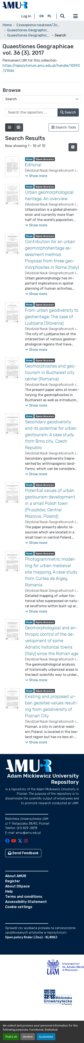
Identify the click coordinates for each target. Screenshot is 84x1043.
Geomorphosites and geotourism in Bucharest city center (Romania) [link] (50, 372)
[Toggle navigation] (75, 16)
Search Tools (65, 127)
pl (49, 16)
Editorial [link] (33, 164)
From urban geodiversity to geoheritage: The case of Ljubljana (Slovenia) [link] (51, 317)
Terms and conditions (23, 897)
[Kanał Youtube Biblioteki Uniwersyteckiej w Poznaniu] (13, 841)
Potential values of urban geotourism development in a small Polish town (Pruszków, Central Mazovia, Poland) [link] (50, 503)
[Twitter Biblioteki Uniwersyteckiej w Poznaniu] (20, 841)
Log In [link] (26, 16)
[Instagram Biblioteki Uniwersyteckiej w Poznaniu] (26, 841)
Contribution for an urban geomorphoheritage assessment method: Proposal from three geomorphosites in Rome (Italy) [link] (52, 254)
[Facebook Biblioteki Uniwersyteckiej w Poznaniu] (7, 841)
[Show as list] (9, 127)
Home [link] (7, 25)
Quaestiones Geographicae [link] (28, 30)
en (41, 16)
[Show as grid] (18, 127)
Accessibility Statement (26, 902)
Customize (46, 1036)
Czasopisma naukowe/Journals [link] (37, 25)
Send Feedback (25, 853)
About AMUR (15, 876)
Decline (28, 1036)
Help (9, 891)
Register (12, 881)
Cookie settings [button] (18, 907)
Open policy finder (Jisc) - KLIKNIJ (31, 937)
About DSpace (17, 886)
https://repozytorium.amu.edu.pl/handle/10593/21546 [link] (41, 68)
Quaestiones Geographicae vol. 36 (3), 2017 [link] (28, 35)
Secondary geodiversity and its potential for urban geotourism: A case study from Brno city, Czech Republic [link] (50, 434)
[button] (15, 5)
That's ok (11, 1036)
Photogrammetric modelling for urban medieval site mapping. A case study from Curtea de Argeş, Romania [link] (51, 572)
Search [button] (70, 112)
